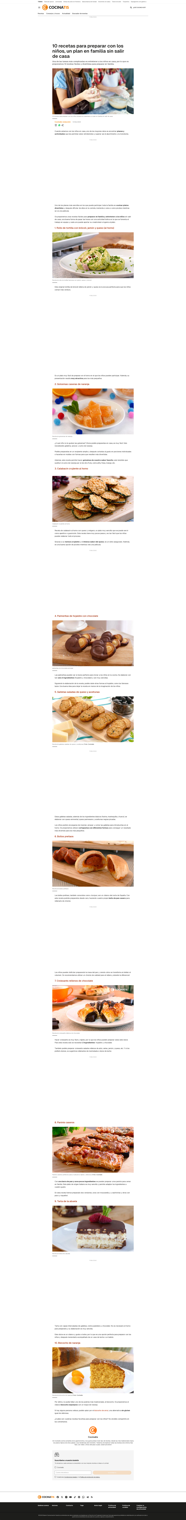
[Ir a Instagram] (66, 1497)
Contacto (69, 1505)
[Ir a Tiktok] (75, 1497)
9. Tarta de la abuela (66, 1201)
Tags (82, 1505)
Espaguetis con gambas (139, 2)
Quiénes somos (43, 1505)
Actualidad (66, 14)
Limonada (58, 2)
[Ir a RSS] (92, 1497)
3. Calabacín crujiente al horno (71, 468)
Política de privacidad (112, 1506)
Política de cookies (126, 1506)
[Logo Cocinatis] (46, 1497)
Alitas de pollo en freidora (71, 2)
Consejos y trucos (53, 14)
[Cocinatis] (55, 7)
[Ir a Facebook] (58, 1497)
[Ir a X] (62, 1497)
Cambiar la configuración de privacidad (141, 1507)
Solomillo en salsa (104, 2)
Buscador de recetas (80, 14)
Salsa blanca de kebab (89, 2)
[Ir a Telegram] (87, 1497)
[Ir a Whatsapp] (83, 1497)
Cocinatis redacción (63, 122)
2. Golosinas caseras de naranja (72, 384)
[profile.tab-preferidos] (56, 125)
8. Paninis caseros (64, 1122)
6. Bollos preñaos (64, 836)
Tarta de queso (49, 2)
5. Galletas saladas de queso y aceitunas (77, 691)
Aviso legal (98, 1505)
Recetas (41, 14)
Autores (55, 1505)
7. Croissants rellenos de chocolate (74, 980)
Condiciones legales (70, 1477)
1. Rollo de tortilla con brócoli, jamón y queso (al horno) (84, 227)
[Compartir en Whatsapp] (59, 125)
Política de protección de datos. (90, 1477)
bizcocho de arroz (101, 1410)
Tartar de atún (116, 2)
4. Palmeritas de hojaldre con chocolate (76, 615)
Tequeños (126, 2)
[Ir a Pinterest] (79, 1497)
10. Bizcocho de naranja (67, 1342)
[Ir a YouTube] (70, 1497)
